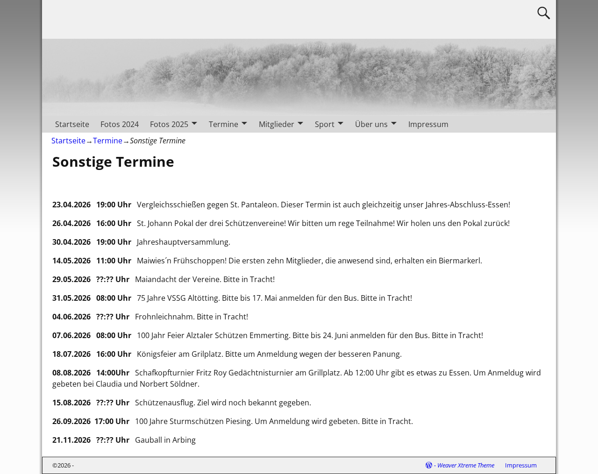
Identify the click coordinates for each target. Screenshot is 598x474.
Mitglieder (276, 124)
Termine (223, 124)
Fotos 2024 (119, 124)
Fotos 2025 (169, 124)
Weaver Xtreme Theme (465, 465)
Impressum (428, 124)
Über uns (371, 124)
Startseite (72, 124)
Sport (325, 124)
